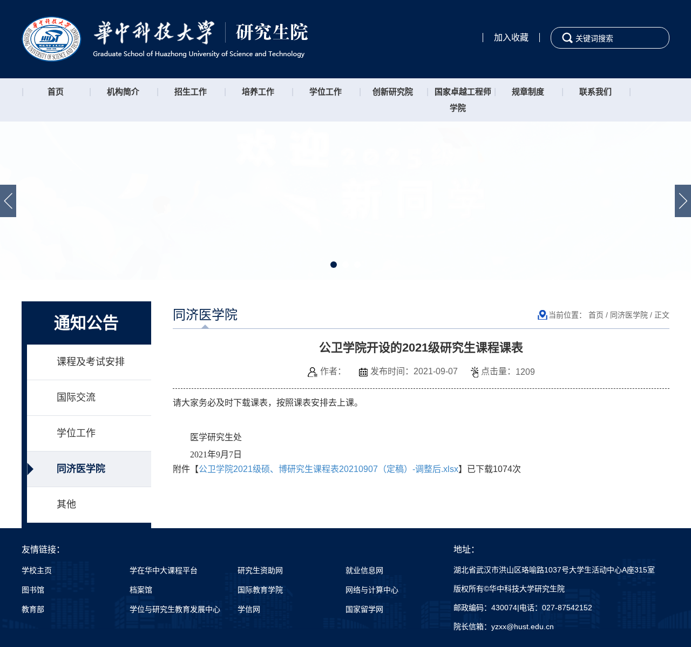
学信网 (249, 609)
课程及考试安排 (91, 361)
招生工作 (190, 91)
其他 (66, 504)
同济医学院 (81, 468)
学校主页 (37, 570)
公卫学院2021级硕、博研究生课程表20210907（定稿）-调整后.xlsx (328, 469)
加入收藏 (511, 37)
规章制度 (528, 91)
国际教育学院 (260, 589)
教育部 (33, 609)
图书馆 (33, 589)
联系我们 (595, 91)
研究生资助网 (260, 570)
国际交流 (76, 397)
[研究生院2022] (165, 38)
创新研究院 (392, 91)
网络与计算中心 (372, 589)
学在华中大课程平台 (164, 570)
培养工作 (258, 91)
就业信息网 (364, 570)
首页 (56, 91)
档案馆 (141, 589)
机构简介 (123, 91)
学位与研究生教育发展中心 (175, 609)
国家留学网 (364, 609)
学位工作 (325, 91)
